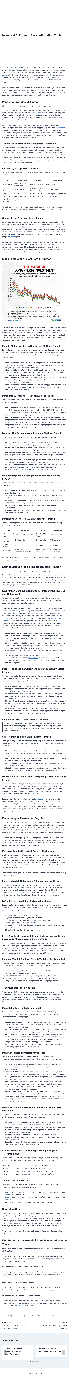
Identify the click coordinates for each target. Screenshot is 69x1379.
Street (7, 1195)
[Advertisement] (17, 19)
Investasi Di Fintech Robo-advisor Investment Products (14, 1325)
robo (50, 75)
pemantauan (33, 658)
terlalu (34, 925)
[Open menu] (65, 3)
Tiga (20, 168)
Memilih (16, 959)
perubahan (12, 237)
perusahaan (21, 155)
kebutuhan (37, 113)
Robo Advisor (56, 1316)
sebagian (40, 799)
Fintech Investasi (18, 1316)
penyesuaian (30, 467)
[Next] (63, 1352)
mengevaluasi (19, 1305)
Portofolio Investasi (44, 1316)
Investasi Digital (31, 1316)
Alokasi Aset (7, 1316)
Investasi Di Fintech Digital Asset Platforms (55, 1325)
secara (4, 75)
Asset (19, 67)
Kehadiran (62, 128)
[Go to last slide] (5, 1352)
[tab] (30, 1361)
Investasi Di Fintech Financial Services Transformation (13, 1351)
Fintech (13, 67)
